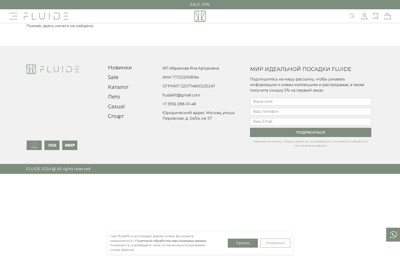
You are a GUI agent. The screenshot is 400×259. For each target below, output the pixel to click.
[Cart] (387, 16)
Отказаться (275, 243)
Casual (116, 106)
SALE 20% (200, 4)
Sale (113, 77)
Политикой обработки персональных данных (170, 241)
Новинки (120, 67)
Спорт (116, 116)
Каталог (118, 87)
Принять (243, 243)
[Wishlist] (375, 16)
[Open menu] (13, 16)
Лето (114, 97)
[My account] (364, 16)
